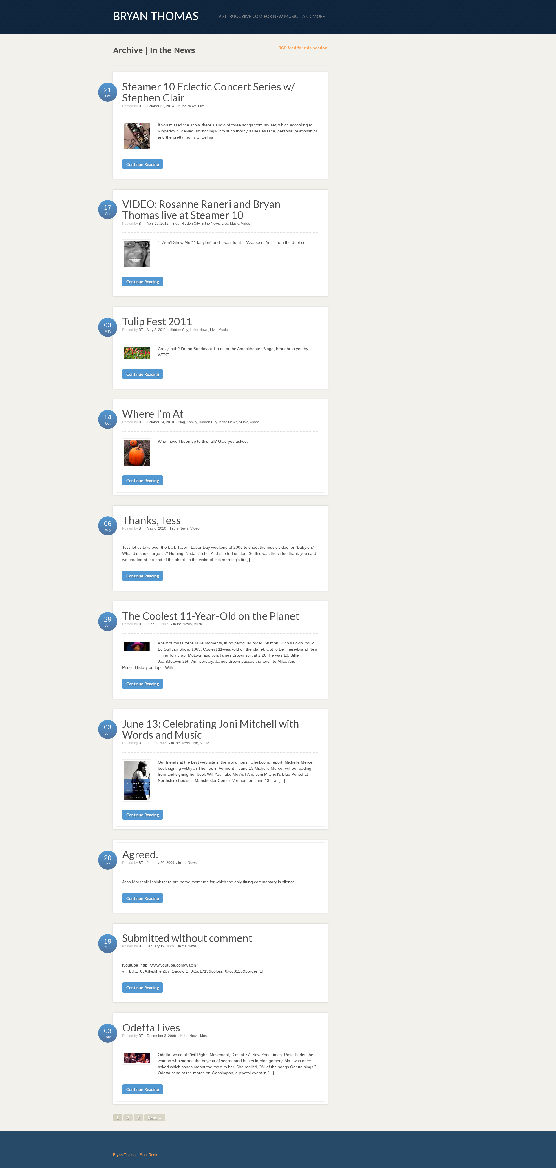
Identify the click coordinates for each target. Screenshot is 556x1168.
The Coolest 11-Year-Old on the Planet (210, 616)
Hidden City (190, 223)
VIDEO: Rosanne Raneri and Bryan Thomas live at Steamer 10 (201, 209)
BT (141, 106)
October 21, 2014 (160, 106)
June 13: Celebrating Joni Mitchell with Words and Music (210, 729)
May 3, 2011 (156, 330)
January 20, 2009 (160, 863)
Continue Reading (142, 163)
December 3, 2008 (161, 1036)
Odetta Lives (151, 1027)
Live (201, 106)
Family (192, 422)
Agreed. (140, 854)
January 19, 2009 (160, 946)
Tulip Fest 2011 (157, 321)
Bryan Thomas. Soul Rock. (135, 1155)
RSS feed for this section (303, 48)
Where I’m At (152, 414)
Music (234, 223)
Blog (176, 223)
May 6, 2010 (156, 528)
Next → (155, 1117)
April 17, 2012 (158, 223)
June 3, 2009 (157, 743)
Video (245, 223)
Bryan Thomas (156, 16)
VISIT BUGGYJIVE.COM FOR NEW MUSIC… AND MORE (271, 16)
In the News (187, 106)
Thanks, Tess (151, 520)
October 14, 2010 (160, 422)
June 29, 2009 (158, 624)
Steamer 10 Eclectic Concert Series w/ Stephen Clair (208, 92)
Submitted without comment (187, 938)
